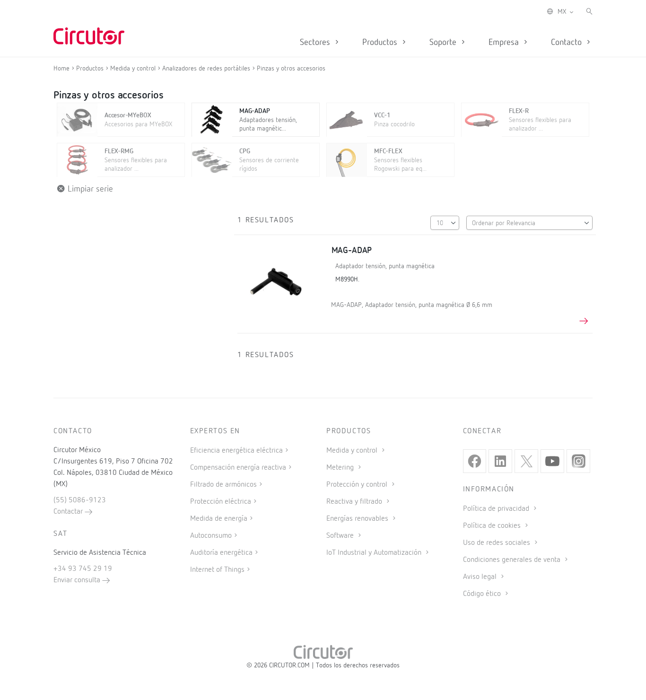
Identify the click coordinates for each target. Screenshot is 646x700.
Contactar (69, 512)
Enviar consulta (77, 580)
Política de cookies (493, 526)
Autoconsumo (211, 536)
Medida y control (352, 451)
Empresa (505, 42)
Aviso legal (480, 577)
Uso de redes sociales (497, 543)
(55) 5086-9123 (79, 500)
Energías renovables (358, 519)
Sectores (316, 42)
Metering (341, 468)
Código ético (483, 594)
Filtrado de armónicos (223, 485)
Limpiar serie (89, 189)
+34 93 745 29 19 (82, 569)
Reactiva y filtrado (355, 502)
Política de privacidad (497, 509)
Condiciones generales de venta (512, 560)
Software (341, 536)
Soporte (444, 42)
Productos (381, 42)
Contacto (567, 42)
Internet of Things (217, 570)
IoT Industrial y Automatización (374, 553)
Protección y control (357, 485)
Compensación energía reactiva (238, 468)
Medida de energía (218, 519)
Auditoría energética (221, 553)
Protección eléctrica (220, 502)
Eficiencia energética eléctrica (236, 451)
